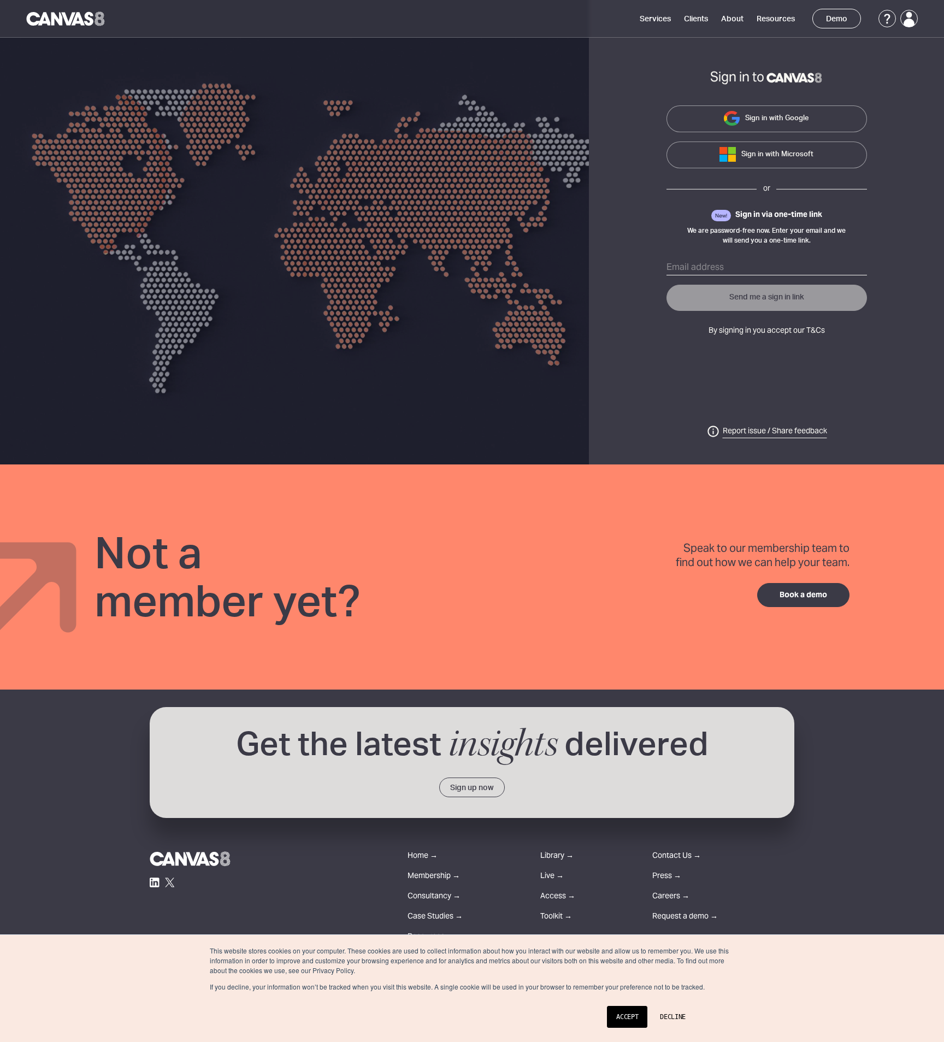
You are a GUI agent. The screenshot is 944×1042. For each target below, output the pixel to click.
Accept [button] (627, 1017)
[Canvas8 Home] (66, 18)
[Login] (909, 18)
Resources (776, 19)
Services (655, 19)
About (732, 19)
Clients (696, 19)
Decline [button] (673, 1017)
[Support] (887, 18)
